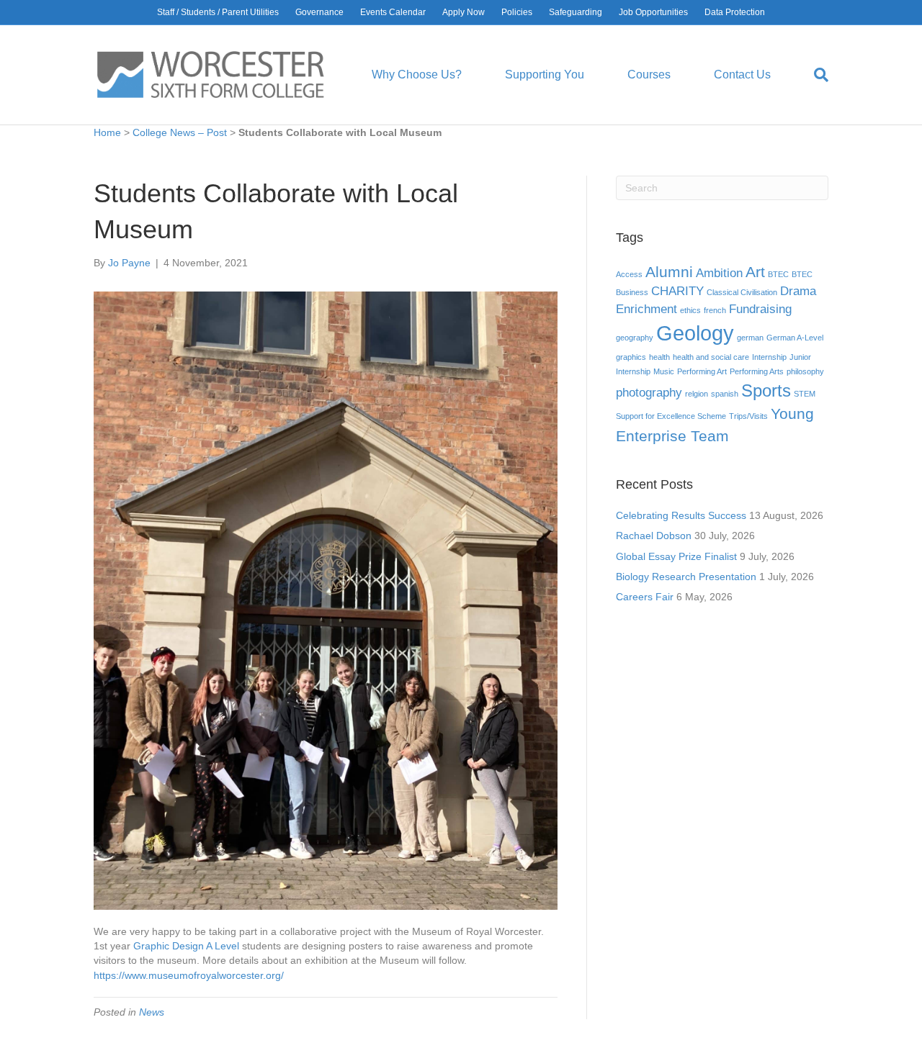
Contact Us (742, 74)
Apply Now (463, 12)
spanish (724, 393)
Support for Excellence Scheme (671, 416)
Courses (649, 74)
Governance (319, 12)
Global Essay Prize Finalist (676, 556)
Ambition (719, 273)
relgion (696, 393)
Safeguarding (575, 12)
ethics (690, 310)
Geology (695, 333)
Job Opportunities (653, 12)
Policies (516, 12)
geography (634, 337)
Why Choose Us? (417, 74)
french (715, 310)
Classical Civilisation (742, 292)
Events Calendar (393, 12)
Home (107, 132)
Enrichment (646, 309)
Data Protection (734, 12)
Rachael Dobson (654, 535)
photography (649, 392)
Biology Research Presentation (686, 576)
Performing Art (702, 371)
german (750, 337)
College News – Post (180, 132)
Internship (769, 357)
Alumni (669, 271)
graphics (631, 357)
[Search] (810, 74)
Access (629, 274)
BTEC (778, 274)
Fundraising (760, 309)
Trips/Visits (748, 416)
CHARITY (677, 291)
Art (755, 271)
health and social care (711, 357)
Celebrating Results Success (681, 515)
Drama (798, 291)
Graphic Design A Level (186, 946)
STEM (804, 393)
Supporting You (544, 74)
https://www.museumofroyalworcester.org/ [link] (189, 975)
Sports (766, 390)
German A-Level (794, 337)
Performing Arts (757, 371)
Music (663, 371)
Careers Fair (644, 596)
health (659, 357)
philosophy (805, 371)
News (151, 1012)
